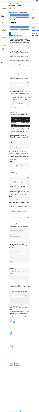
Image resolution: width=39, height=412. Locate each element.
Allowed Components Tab (34, 18)
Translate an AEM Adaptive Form (13, 360)
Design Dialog (33, 16)
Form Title (11, 332)
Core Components (12, 7)
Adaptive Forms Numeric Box (4, 39)
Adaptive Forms (2, 17)
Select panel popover (13, 50)
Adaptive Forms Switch (3, 48)
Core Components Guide (17, 3)
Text (10, 349)
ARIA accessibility (18, 202)
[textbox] (4, 5)
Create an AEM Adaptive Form (13, 355)
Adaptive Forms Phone (3, 49)
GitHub (27, 74)
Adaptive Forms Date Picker (4, 29)
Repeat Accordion (33, 11)
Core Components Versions (25, 70)
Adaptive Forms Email (3, 31)
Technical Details (33, 8)
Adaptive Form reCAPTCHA (12, 322)
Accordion (11, 320)
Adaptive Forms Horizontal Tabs (4, 37)
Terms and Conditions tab (12, 350)
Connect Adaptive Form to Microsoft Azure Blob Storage (15, 365)
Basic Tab (33, 10)
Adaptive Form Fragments (12, 321)
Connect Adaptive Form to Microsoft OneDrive (14, 364)
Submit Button (11, 347)
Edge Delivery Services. (21, 35)
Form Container (11, 331)
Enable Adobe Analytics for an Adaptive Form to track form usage (16, 361)
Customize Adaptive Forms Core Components (3, 59)
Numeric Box (11, 337)
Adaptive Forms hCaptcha (4, 36)
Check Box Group (11, 324)
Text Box (11, 348)
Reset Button (11, 344)
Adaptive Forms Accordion (4, 22)
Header (11, 335)
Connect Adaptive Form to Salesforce (13, 366)
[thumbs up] (20, 411)
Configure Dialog (33, 9)
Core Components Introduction (3, 8)
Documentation (10, 3)
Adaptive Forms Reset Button (4, 44)
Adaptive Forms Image (3, 38)
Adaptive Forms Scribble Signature (4, 45)
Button (10, 323)
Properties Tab (33, 17)
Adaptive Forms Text (3, 50)
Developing (2, 62)
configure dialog (12, 49)
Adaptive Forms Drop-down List (4, 30)
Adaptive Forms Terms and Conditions (4, 55)
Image (10, 336)
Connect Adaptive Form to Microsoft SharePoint (14, 362)
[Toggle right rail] (31, 2)
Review (10, 345)
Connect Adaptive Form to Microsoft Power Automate (15, 363)
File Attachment (11, 333)
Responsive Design (2, 9)
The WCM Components (2, 15)
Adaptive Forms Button (3, 23)
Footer (10, 334)
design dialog (24, 52)
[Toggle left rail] (7, 2)
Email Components (2, 16)
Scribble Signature (12, 346)
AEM (13, 3)
